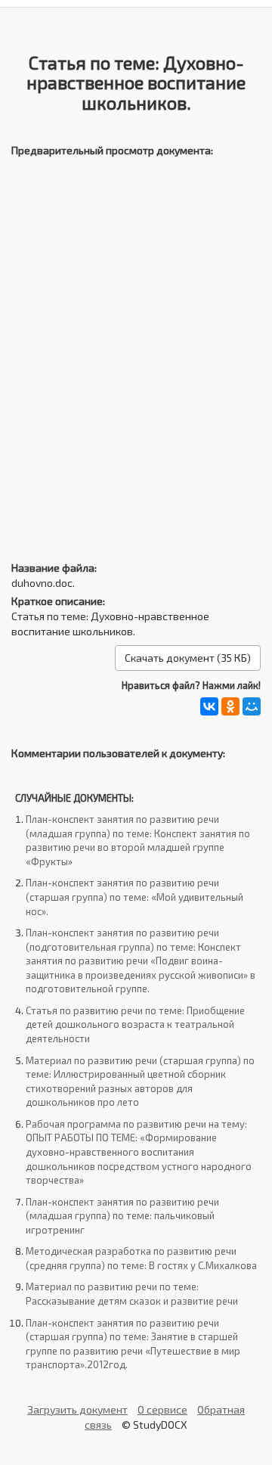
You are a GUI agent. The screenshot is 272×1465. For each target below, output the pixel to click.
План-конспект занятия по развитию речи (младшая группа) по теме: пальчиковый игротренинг (122, 1216)
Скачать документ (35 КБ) (188, 657)
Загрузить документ (77, 1409)
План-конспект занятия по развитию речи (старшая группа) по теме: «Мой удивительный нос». (134, 897)
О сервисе (162, 1409)
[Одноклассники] (230, 706)
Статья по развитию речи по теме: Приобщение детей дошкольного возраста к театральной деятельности (135, 1024)
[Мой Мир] (252, 706)
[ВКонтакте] (209, 706)
